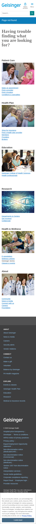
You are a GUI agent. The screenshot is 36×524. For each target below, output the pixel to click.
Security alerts (8, 345)
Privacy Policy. (27, 516)
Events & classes (10, 385)
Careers (5, 306)
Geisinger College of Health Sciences (16, 173)
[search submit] (32, 13)
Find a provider (7, 90)
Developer (7, 435)
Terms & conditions (21, 435)
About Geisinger (9, 333)
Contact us (7, 357)
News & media (7, 301)
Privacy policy (8, 441)
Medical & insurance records (14, 401)
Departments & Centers (11, 216)
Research (7, 397)
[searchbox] (16, 13)
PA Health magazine (11, 374)
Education (7, 393)
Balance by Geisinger (11, 369)
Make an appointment (10, 88)
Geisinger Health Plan (11, 389)
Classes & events (8, 263)
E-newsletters (7, 256)
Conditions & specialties (11, 95)
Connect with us (8, 303)
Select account (25, 7)
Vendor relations (9, 349)
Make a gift (7, 362)
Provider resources (10, 484)
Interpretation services (11, 471)
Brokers (5, 139)
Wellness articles (8, 259)
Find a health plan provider (12, 133)
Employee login (21, 480)
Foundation (6, 308)
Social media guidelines (12, 474)
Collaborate (6, 221)
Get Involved (6, 219)
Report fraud (8, 480)
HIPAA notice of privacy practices (16, 438)
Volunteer (7, 366)
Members (5, 135)
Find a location (7, 92)
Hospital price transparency (13, 431)
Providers (5, 137)
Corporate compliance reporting (15, 477)
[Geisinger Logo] (10, 5)
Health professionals (9, 175)
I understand (18, 520)
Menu (32, 7)
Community (6, 299)
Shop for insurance (9, 130)
